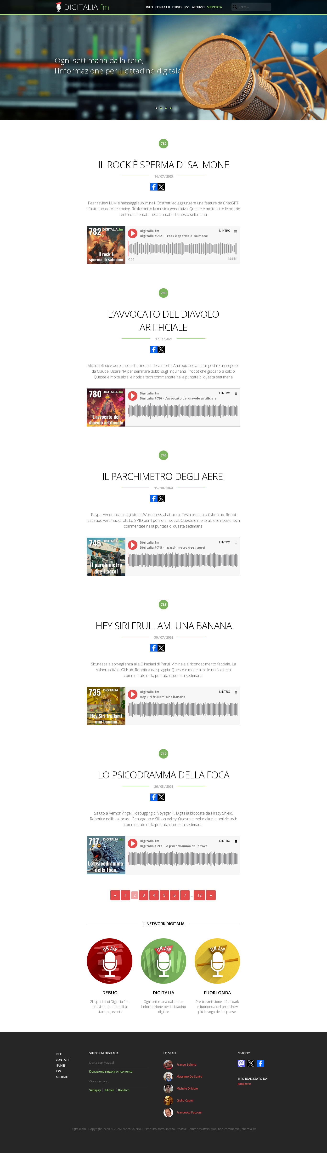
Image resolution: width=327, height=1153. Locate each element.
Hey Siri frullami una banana (164, 625)
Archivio (198, 7)
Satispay (95, 1090)
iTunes (177, 7)
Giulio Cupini (185, 1100)
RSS (187, 7)
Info (149, 7)
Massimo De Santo (189, 1076)
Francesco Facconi (189, 1112)
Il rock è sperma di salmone (163, 164)
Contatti (162, 7)
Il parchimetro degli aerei (163, 476)
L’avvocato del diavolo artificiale (163, 320)
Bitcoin (109, 1090)
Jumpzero (244, 1084)
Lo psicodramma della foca (163, 774)
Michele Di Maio (187, 1088)
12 (199, 895)
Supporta (214, 7)
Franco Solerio (187, 1065)
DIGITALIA (86, 7)
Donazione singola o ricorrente (110, 1071)
